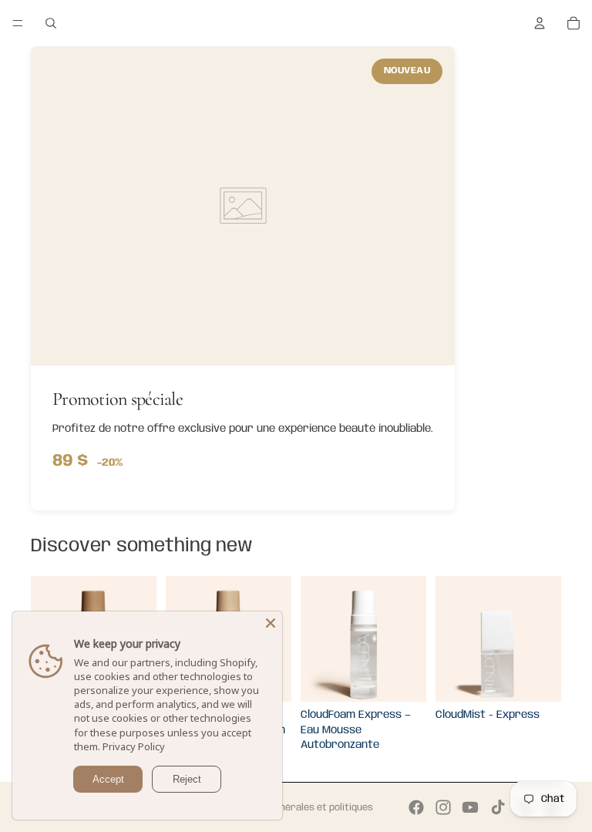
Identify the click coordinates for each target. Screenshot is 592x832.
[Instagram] (443, 807)
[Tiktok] (498, 807)
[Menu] (17, 23)
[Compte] (540, 23)
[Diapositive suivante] (409, 639)
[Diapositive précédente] (318, 639)
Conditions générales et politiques (296, 808)
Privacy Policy (134, 746)
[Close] (270, 623)
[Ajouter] (402, 678)
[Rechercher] (51, 23)
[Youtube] (470, 807)
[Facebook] (416, 807)
